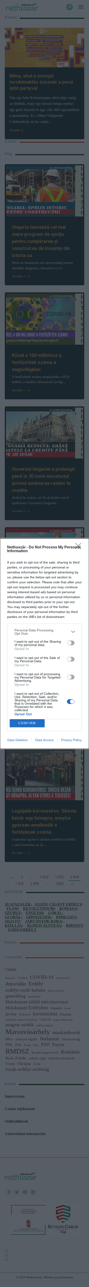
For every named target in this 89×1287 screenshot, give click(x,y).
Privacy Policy (71, 740)
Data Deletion (17, 740)
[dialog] (44, 643)
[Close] (79, 547)
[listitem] (44, 632)
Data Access (44, 740)
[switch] (71, 643)
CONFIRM (27, 723)
